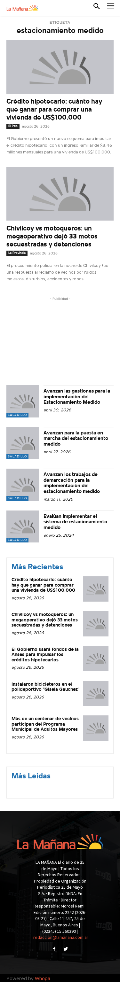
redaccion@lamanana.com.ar (60, 937)
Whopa (42, 978)
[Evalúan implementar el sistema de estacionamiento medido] (22, 526)
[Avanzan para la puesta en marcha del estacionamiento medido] (22, 443)
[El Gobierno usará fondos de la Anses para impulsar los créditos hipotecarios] (95, 658)
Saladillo (17, 415)
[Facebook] (54, 950)
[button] (96, 7)
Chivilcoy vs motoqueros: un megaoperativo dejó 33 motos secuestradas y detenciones (52, 236)
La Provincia (17, 253)
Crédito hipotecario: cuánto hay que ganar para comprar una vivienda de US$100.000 (54, 109)
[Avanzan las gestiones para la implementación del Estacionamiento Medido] (22, 401)
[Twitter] (66, 950)
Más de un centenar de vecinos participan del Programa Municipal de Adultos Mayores (45, 724)
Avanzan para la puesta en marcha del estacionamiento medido (76, 439)
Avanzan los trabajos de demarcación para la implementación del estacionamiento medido (72, 483)
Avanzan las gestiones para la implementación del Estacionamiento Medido (77, 397)
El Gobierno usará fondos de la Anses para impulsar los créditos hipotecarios (45, 655)
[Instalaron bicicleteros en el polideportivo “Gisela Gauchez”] (95, 693)
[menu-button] (110, 8)
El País (13, 126)
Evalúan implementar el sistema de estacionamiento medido (75, 522)
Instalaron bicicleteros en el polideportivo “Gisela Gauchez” (45, 687)
